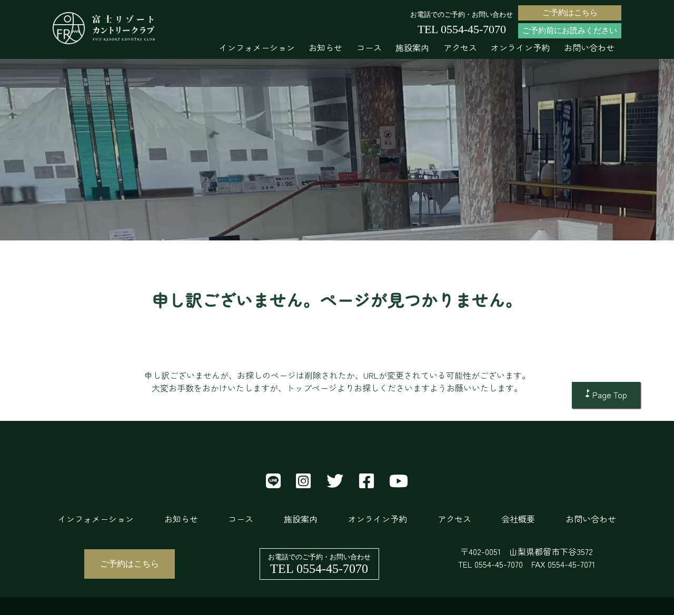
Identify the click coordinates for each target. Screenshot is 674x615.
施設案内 (412, 47)
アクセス (460, 47)
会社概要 (518, 518)
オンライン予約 (520, 47)
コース (369, 47)
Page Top (609, 394)
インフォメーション (257, 47)
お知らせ (325, 47)
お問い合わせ (589, 47)
